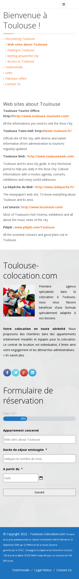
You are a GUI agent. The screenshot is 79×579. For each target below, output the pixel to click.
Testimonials (14, 67)
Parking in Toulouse (20, 50)
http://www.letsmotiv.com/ (42, 207)
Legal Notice (43, 570)
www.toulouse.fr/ (58, 131)
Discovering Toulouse (20, 39)
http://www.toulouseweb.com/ (50, 156)
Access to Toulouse (20, 61)
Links (8, 73)
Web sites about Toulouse (27, 44)
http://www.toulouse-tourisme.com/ (41, 116)
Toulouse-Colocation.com (47, 534)
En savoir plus (14, 355)
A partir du (13, 469)
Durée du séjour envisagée (25, 450)
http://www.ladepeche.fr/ (54, 187)
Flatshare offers (16, 78)
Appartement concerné (21, 430)
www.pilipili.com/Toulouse (35, 227)
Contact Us (12, 84)
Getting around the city (23, 56)
